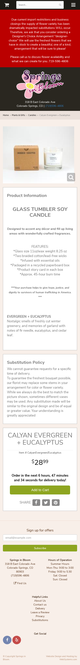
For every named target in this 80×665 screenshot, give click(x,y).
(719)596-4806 (54, 106)
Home (6, 115)
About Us (40, 601)
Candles (32, 115)
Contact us (40, 604)
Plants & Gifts (18, 115)
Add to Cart (40, 490)
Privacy (40, 616)
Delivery (40, 608)
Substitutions (40, 620)
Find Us (21, 583)
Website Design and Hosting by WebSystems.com (61, 658)
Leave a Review (40, 612)
